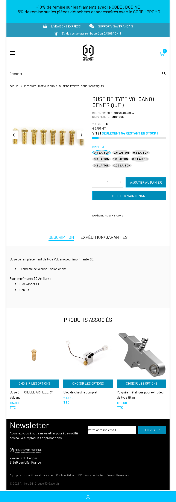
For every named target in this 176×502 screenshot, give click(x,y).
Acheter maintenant (129, 196)
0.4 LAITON (101, 152)
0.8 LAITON (101, 159)
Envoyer (152, 430)
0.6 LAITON (141, 152)
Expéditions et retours (107, 215)
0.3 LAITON (140, 159)
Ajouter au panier (146, 182)
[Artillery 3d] (88, 53)
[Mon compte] (88, 496)
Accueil (15, 86)
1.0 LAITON (120, 159)
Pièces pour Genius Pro (39, 86)
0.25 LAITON (121, 165)
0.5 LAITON (121, 152)
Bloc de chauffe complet (80, 392)
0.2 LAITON (101, 165)
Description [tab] (61, 237)
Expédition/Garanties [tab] (103, 237)
